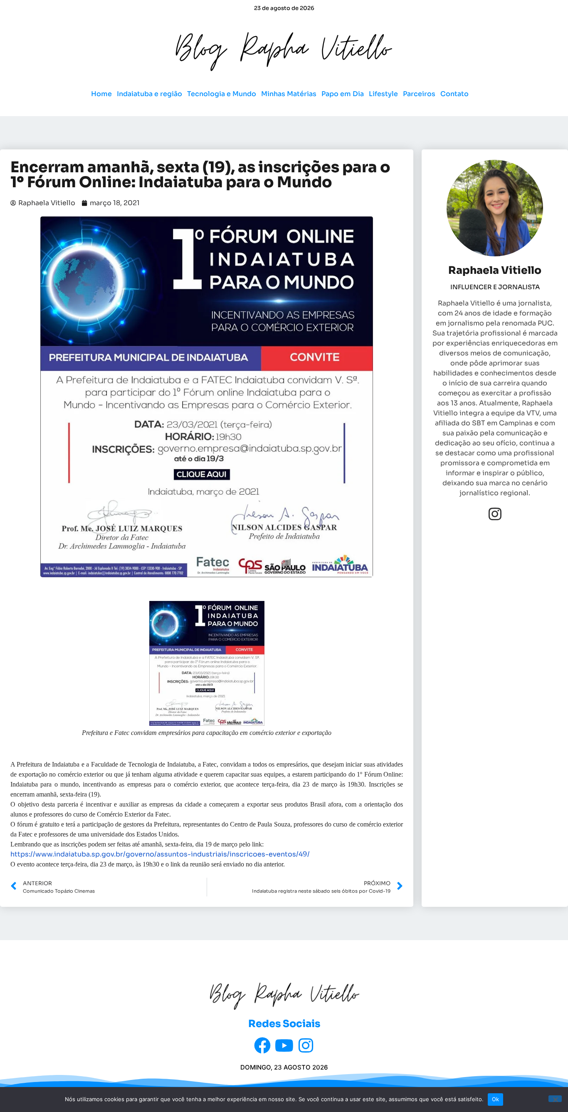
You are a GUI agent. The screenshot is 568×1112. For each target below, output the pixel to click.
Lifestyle (383, 93)
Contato (454, 93)
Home (101, 93)
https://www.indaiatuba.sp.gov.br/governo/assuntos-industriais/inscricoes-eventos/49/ (160, 854)
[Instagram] (495, 513)
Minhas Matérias (288, 93)
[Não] (555, 1098)
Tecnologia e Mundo (221, 93)
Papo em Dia (342, 93)
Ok (495, 1099)
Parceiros (419, 93)
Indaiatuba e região (149, 93)
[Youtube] (284, 1045)
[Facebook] (262, 1045)
